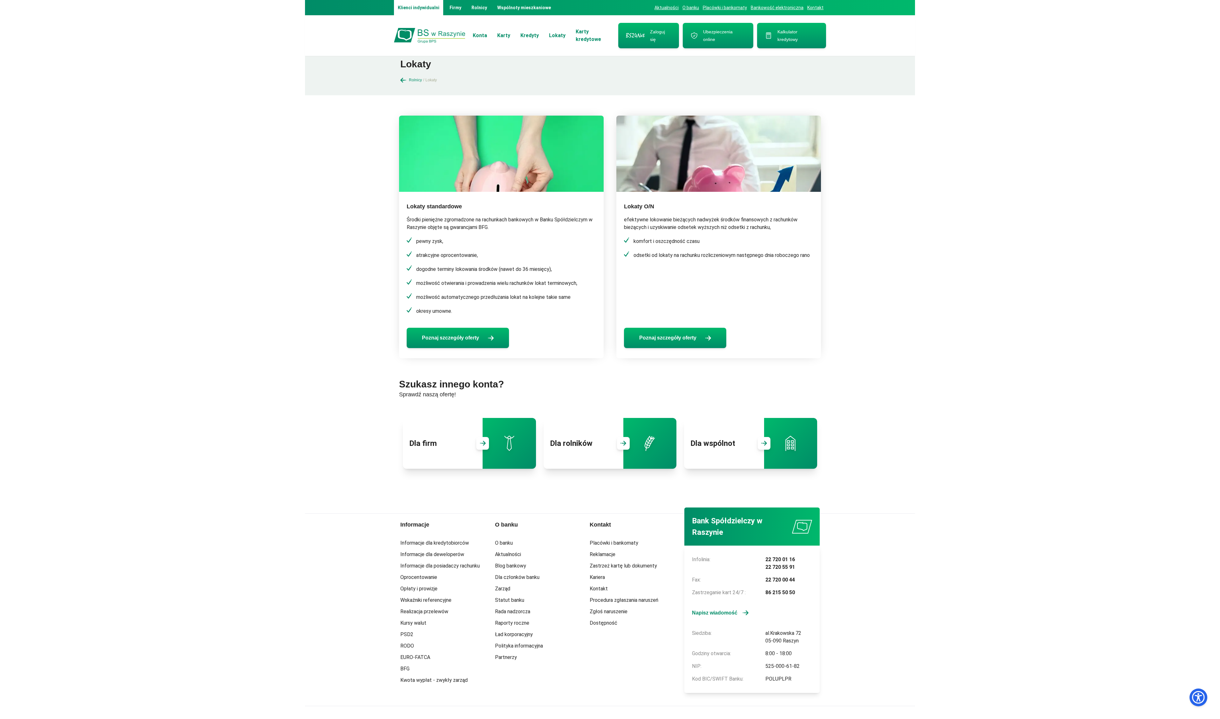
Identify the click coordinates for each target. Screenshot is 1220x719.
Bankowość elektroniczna (777, 7)
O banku (690, 7)
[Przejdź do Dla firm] (482, 443)
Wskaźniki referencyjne (425, 600)
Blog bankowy (510, 566)
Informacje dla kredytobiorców (434, 543)
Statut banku (509, 600)
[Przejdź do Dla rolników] (623, 443)
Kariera (597, 577)
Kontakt (815, 7)
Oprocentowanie (418, 577)
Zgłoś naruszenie (608, 611)
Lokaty (557, 35)
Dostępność (603, 623)
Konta (480, 35)
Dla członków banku (517, 577)
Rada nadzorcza (512, 611)
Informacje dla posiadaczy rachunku (440, 566)
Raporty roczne (512, 623)
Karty (503, 35)
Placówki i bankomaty (725, 7)
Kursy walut (413, 623)
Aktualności (666, 7)
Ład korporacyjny (514, 634)
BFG (405, 669)
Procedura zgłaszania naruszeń (624, 600)
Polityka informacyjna (519, 646)
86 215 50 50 (780, 592)
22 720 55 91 (780, 567)
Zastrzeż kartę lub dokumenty (623, 566)
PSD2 (406, 634)
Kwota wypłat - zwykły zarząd (434, 680)
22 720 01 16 (780, 559)
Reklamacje (602, 554)
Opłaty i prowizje (418, 589)
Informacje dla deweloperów (432, 554)
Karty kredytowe (588, 35)
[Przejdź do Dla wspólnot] (764, 443)
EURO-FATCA (415, 657)
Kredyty (529, 35)
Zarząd (502, 589)
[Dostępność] (1198, 697)
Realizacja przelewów (424, 611)
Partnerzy (506, 657)
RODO (407, 646)
